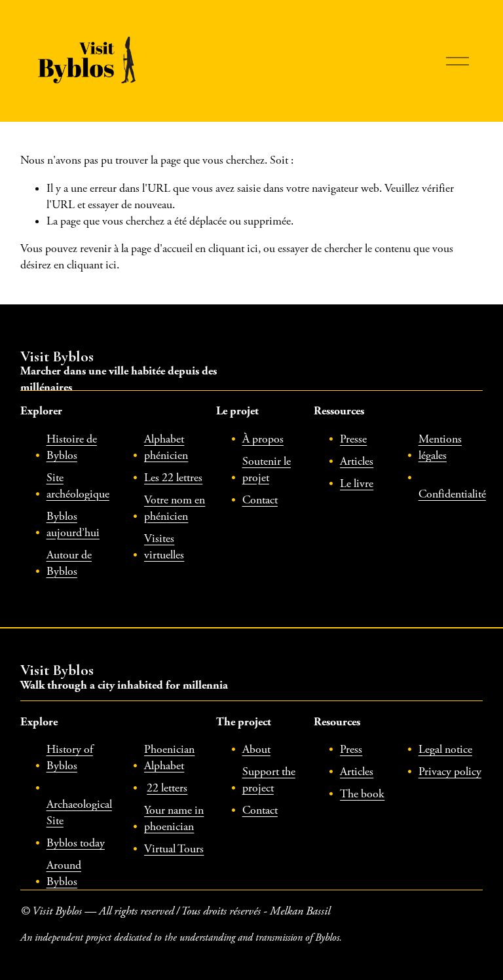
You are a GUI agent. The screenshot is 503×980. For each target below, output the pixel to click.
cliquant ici (233, 249)
